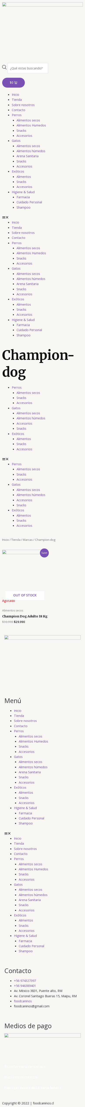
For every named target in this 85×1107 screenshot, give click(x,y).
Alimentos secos (28, 120)
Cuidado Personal (29, 202)
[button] (42, 217)
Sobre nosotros (23, 105)
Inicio (15, 94)
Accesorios (24, 135)
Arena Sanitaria (28, 156)
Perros (17, 115)
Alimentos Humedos (31, 125)
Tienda (17, 99)
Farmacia (23, 197)
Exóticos (18, 171)
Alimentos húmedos (31, 151)
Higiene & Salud (23, 192)
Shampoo (24, 207)
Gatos (16, 140)
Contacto (18, 110)
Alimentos (24, 176)
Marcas (28, 540)
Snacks (21, 130)
